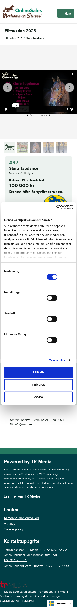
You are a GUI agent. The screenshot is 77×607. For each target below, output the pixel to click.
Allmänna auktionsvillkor (21, 518)
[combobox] (60, 603)
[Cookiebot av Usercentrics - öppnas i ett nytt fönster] (56, 206)
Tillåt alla (38, 372)
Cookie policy (14, 529)
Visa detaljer (57, 359)
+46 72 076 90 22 (53, 550)
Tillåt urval (38, 384)
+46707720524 (15, 560)
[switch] (52, 298)
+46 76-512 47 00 (57, 566)
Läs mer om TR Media (22, 496)
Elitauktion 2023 (14, 38)
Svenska (61, 603)
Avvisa (38, 396)
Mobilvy (9, 524)
